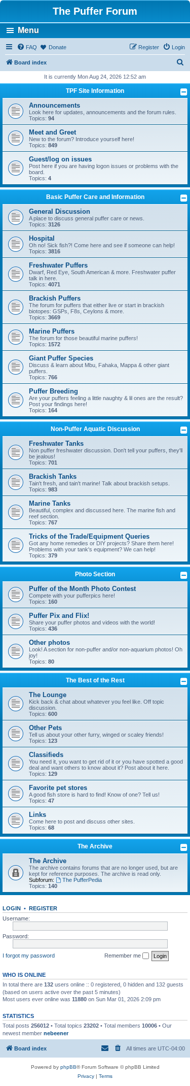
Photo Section (95, 574)
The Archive (95, 846)
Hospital (42, 238)
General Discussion (59, 211)
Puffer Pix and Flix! (59, 615)
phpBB (68, 1067)
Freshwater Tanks (56, 443)
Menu (28, 30)
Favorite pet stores (58, 788)
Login (12, 908)
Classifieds (46, 755)
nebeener (56, 1033)
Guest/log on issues (60, 159)
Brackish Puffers (55, 298)
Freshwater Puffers (58, 265)
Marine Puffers (51, 331)
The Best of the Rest (95, 680)
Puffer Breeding (53, 391)
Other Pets (45, 728)
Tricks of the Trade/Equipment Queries (89, 536)
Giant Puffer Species (61, 358)
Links (37, 814)
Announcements (54, 105)
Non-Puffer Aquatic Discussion (95, 429)
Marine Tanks (49, 503)
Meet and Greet (52, 132)
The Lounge (47, 695)
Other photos (49, 642)
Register (43, 908)
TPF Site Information (95, 90)
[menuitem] (27, 47)
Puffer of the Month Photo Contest (82, 589)
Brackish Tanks (53, 476)
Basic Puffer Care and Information (95, 197)
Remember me (123, 955)
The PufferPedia (82, 880)
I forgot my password (29, 955)
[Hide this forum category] (183, 92)
